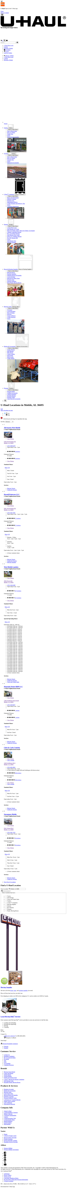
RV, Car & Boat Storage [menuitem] (13, 233)
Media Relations (8, 1121)
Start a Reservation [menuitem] (12, 131)
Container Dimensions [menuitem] (13, 206)
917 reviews (18, 591)
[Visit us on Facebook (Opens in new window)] (5, 1153)
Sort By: (3, 421)
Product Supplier (8, 1139)
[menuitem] (36, 157)
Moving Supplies (11, 562)
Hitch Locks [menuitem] (10, 357)
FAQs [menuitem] (8, 135)
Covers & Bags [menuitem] (11, 277)
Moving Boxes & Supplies (11, 1095)
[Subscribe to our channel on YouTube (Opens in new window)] (5, 1165)
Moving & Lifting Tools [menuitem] (13, 278)
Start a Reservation (12, 157)
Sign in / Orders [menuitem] (9, 55)
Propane (11, 388)
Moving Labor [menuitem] (8, 306)
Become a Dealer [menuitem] (8, 48)
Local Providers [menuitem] (11, 311)
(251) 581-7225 (11, 832)
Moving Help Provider (10, 1137)
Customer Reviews (9, 1065)
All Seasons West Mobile (12, 427)
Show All (7, 467)
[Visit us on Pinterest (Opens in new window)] (5, 1158)
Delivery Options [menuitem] (11, 199)
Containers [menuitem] (9, 194)
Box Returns (10, 907)
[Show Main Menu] (2, 15)
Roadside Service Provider (11, 1142)
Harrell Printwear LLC (12, 494)
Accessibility (7, 1063)
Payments (6, 1059)
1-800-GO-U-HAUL (10, 1036)
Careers (6, 1117)
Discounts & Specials (9, 1104)
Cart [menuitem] (7, 51)
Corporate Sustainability (10, 1115)
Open (2, 11)
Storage (11, 224)
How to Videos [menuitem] (11, 132)
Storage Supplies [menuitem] (11, 242)
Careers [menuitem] (6, 47)
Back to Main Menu (13, 129)
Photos (10, 439)
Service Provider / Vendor (10, 1140)
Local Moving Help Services (10, 1016)
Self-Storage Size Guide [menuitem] (13, 235)
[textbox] (18, 889)
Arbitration (7, 1173)
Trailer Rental (7, 1074)
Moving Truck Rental (9, 1072)
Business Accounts (9, 1089)
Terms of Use (7, 1176)
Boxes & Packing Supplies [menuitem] (11, 269)
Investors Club (10, 1118)
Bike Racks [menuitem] (10, 352)
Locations (8, 1181)
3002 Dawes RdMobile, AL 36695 (8, 581)
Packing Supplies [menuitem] (11, 274)
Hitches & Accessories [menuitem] (13, 137)
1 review (17, 710)
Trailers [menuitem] (6, 127)
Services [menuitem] (9, 314)
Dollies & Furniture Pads (10, 1077)
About (7, 1111)
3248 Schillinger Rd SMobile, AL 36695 (9, 763)
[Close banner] (2, 1)
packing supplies (23, 990)
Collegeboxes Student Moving (12, 1099)
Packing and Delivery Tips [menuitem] (16, 203)
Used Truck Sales (8, 1093)
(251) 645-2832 (11, 767)
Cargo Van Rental (8, 1073)
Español (6, 1048)
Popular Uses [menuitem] (10, 200)
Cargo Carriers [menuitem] (11, 354)
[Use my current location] (10, 889)
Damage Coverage (9, 1096)
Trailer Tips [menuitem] (10, 134)
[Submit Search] (17, 42)
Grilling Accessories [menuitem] (12, 393)
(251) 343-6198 (11, 585)
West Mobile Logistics (11, 567)
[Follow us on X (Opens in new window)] (5, 1163)
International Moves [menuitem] (12, 202)
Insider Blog (9, 1119)
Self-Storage (10, 897)
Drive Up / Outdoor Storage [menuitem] (14, 236)
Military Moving (8, 1114)
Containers (20, 194)
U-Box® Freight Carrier (10, 1135)
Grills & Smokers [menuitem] (11, 394)
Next (5, 882)
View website (10, 760)
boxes (11, 990)
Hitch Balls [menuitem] (10, 355)
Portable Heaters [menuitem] (11, 396)
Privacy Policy (7, 1175)
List (8, 413)
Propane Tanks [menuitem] (11, 397)
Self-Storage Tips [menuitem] (11, 241)
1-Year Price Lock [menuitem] (8, 45)
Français (6, 1046)
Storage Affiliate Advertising (11, 1149)
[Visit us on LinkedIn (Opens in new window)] (5, 1160)
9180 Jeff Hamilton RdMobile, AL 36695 (10, 442)
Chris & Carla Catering (12, 747)
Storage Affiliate (8, 1148)
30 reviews (18, 838)
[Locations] (7, 40)
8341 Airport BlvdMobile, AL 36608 (8, 829)
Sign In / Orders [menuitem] (8, 53)
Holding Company (11, 1112)
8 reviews (17, 451)
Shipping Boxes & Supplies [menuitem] (14, 275)
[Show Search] (4, 40)
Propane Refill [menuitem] (11, 391)
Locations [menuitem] (7, 50)
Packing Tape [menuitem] (10, 280)
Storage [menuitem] (6, 224)
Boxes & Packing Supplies (25, 269)
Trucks (9, 896)
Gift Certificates (8, 1102)
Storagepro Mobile (10, 814)
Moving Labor (15, 306)
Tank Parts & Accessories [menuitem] (13, 399)
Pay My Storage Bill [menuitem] (12, 238)
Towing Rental (8, 1076)
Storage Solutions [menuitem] (11, 281)
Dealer (5, 1134)
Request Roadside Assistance (10, 1043)
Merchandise (7, 1124)
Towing (6, 153)
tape (15, 990)
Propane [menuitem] (6, 388)
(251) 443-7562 (11, 512)
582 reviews (18, 773)
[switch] (33, 414)
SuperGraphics (8, 1122)
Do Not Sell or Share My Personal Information (16, 1179)
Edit (2, 409)
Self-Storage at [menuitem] (13, 229)
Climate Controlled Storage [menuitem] (14, 232)
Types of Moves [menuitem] (11, 315)
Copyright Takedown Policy (11, 1178)
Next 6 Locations (11, 882)
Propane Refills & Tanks (10, 1098)
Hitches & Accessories (22, 346)
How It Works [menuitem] (11, 313)
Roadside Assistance (9, 1056)
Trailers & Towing (12, 490)
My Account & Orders (10, 1057)
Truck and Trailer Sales (13, 682)
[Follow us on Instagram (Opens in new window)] (5, 1156)
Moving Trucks (11, 488)
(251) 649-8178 (11, 446)
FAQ (5, 1062)
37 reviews (18, 518)
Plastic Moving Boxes (13, 911)
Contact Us (7, 1054)
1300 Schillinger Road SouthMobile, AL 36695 (11, 701)
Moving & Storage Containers (14, 1079)
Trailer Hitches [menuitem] (11, 349)
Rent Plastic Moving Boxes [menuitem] (14, 282)
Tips (5, 1060)
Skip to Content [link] (5, 12)
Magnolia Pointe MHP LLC (13, 686)
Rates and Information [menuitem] (13, 197)
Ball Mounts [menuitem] (10, 351)
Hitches (9, 906)
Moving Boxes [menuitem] (11, 272)
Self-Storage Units (8, 1081)
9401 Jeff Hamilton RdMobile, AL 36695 (10, 509)
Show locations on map (7, 410)
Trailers (11, 127)
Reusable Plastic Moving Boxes (12, 1082)
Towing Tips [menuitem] (10, 159)
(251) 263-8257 (11, 705)
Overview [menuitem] (9, 310)
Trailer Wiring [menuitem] (10, 358)
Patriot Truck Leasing (9, 1101)
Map (8, 415)
